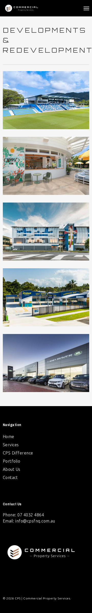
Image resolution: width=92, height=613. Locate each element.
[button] (86, 8)
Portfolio (11, 461)
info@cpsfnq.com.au (35, 521)
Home (8, 436)
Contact (10, 477)
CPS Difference (18, 453)
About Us (11, 469)
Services (11, 444)
